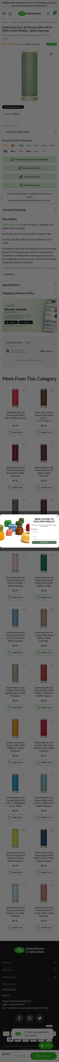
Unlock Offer (44, 542)
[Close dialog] (57, 516)
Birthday (35, 529)
